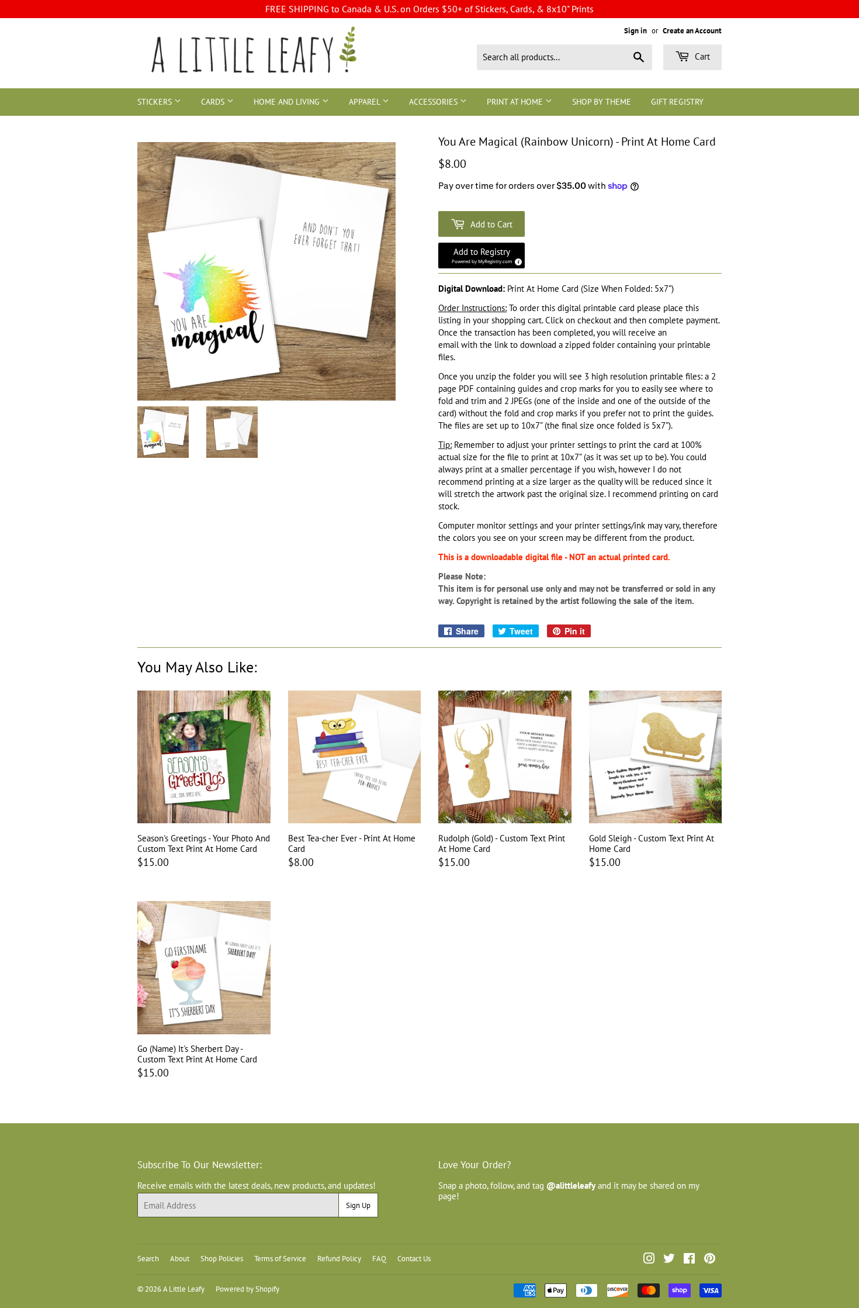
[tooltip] (516, 260)
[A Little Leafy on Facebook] (689, 1259)
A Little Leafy (184, 1289)
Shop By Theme (601, 101)
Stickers (155, 101)
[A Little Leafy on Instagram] (649, 1259)
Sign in (635, 31)
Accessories (434, 101)
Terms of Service (280, 1259)
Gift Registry (677, 101)
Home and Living (288, 101)
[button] (481, 255)
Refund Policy (339, 1259)
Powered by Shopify (247, 1289)
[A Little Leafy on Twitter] (669, 1259)
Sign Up (358, 1205)
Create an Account (692, 31)
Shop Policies (221, 1259)
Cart (701, 56)
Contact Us (414, 1259)
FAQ (379, 1259)
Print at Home (516, 101)
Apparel (365, 101)
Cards (214, 101)
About (179, 1259)
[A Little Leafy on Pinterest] (710, 1259)
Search (148, 1259)
